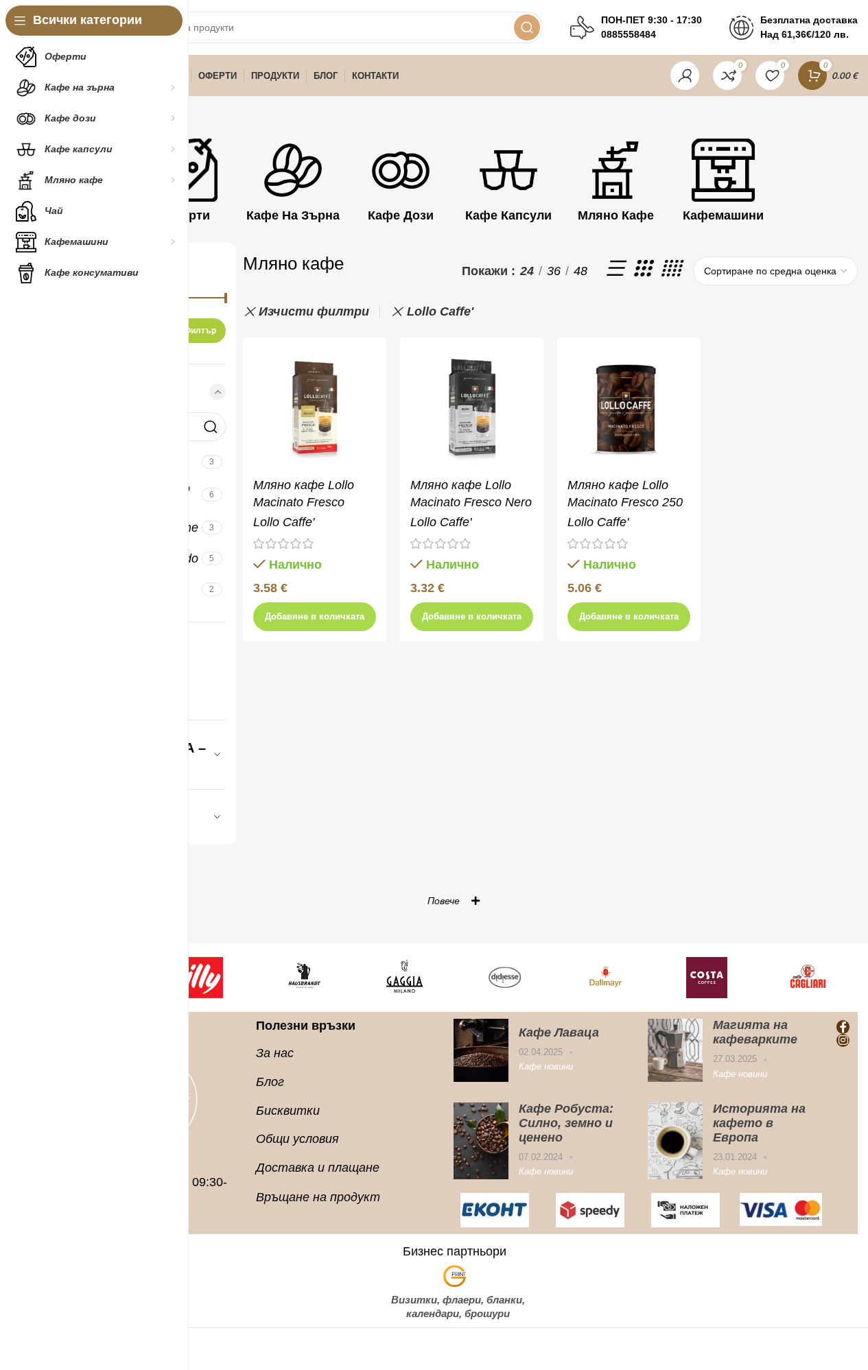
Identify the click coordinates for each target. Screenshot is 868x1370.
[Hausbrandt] (303, 977)
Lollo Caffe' (440, 311)
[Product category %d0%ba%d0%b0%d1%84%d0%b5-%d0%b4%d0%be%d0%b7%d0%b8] (401, 184)
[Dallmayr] (606, 977)
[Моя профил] (685, 75)
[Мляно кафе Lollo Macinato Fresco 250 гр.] (628, 409)
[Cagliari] (808, 977)
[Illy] (202, 977)
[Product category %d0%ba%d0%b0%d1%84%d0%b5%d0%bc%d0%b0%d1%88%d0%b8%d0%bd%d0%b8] (723, 184)
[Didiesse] (505, 977)
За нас (275, 1053)
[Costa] (707, 977)
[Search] (527, 27)
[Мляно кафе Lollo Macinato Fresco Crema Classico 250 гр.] (314, 409)
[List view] (614, 271)
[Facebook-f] (842, 1026)
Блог (270, 1082)
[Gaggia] (404, 977)
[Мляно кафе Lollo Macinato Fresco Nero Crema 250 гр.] (471, 409)
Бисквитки (288, 1111)
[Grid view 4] (670, 271)
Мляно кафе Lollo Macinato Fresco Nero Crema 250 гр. (471, 502)
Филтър (200, 330)
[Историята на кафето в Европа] (675, 1140)
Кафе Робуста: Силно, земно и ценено (566, 1123)
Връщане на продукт (318, 1197)
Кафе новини (546, 1066)
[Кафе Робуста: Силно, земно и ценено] (481, 1140)
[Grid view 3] (641, 271)
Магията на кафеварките (755, 1032)
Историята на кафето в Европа (759, 1123)
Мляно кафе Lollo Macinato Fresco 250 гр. (625, 502)
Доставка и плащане (317, 1167)
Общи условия (297, 1139)
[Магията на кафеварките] (675, 1050)
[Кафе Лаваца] (481, 1050)
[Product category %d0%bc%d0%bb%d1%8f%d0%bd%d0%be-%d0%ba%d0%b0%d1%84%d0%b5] (616, 184)
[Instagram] (842, 1040)
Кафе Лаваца (559, 1032)
